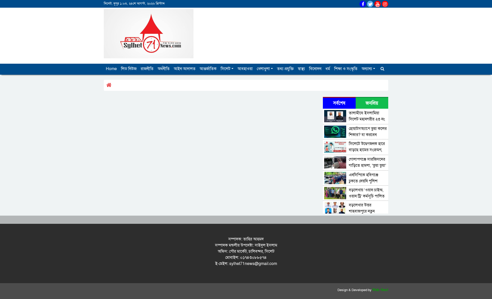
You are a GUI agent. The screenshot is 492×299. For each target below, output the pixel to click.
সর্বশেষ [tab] (339, 103)
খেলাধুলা (263, 69)
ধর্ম (327, 69)
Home (111, 69)
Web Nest (380, 290)
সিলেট (225, 69)
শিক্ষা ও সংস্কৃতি (345, 69)
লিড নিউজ (129, 69)
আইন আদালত (185, 69)
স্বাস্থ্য (301, 69)
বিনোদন (315, 69)
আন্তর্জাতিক (208, 69)
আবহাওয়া (245, 69)
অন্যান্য (367, 69)
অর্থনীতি (164, 69)
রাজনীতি (147, 69)
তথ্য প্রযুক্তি (285, 69)
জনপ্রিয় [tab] (372, 103)
